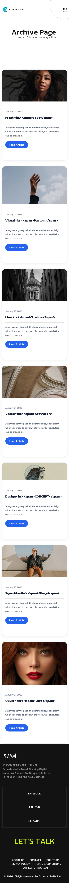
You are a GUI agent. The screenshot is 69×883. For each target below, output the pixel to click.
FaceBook (34, 793)
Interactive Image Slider (43, 37)
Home (21, 37)
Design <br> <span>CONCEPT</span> (33, 496)
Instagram (34, 821)
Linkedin (34, 807)
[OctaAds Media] (32, 9)
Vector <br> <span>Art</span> (28, 413)
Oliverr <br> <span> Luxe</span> (30, 700)
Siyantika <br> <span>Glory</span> (32, 593)
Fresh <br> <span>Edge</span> (29, 117)
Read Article (17, 145)
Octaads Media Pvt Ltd (52, 876)
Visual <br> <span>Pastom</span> (31, 220)
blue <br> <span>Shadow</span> (30, 317)
